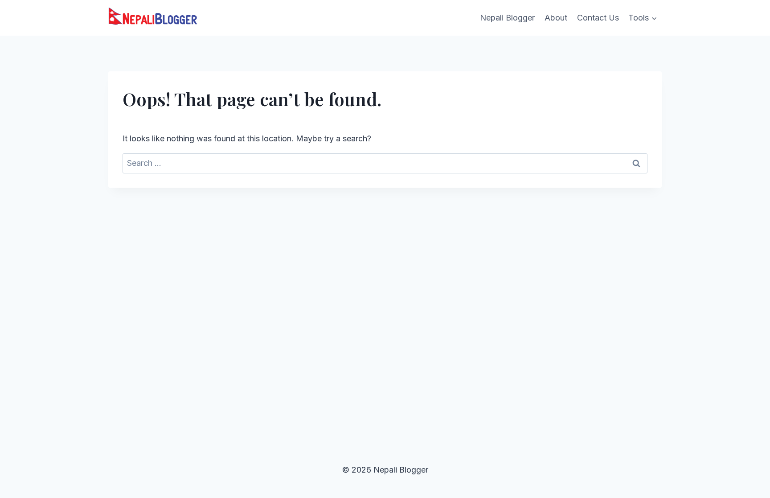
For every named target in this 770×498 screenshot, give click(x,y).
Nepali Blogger (507, 17)
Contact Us (598, 17)
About (556, 17)
